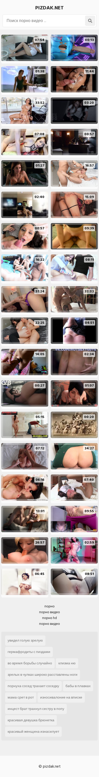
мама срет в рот (21, 697)
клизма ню (67, 663)
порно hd (49, 618)
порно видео (49, 612)
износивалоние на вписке (61, 697)
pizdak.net (49, 8)
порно (49, 606)
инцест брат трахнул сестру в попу (36, 709)
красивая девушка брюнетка (31, 720)
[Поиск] (90, 21)
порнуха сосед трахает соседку (33, 686)
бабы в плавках (78, 686)
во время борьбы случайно (30, 663)
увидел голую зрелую (25, 640)
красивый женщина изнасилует (33, 731)
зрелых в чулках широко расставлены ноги (42, 675)
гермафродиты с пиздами (29, 652)
